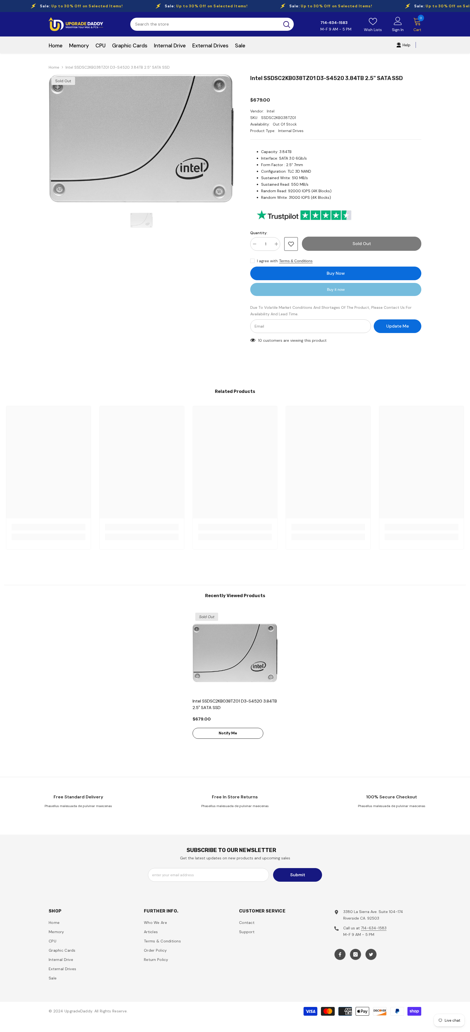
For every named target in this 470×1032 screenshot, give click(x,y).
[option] (141, 138)
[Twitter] (371, 954)
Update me (397, 326)
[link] (48, 527)
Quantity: (258, 232)
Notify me (228, 733)
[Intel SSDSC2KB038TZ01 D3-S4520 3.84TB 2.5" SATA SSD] (235, 652)
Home (54, 67)
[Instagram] (355, 954)
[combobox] (205, 24)
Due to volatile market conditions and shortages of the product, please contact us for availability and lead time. (331, 310)
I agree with (267, 260)
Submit (297, 875)
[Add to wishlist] (291, 244)
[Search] (212, 24)
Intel (270, 111)
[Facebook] (340, 954)
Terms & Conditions (296, 261)
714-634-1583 (373, 928)
